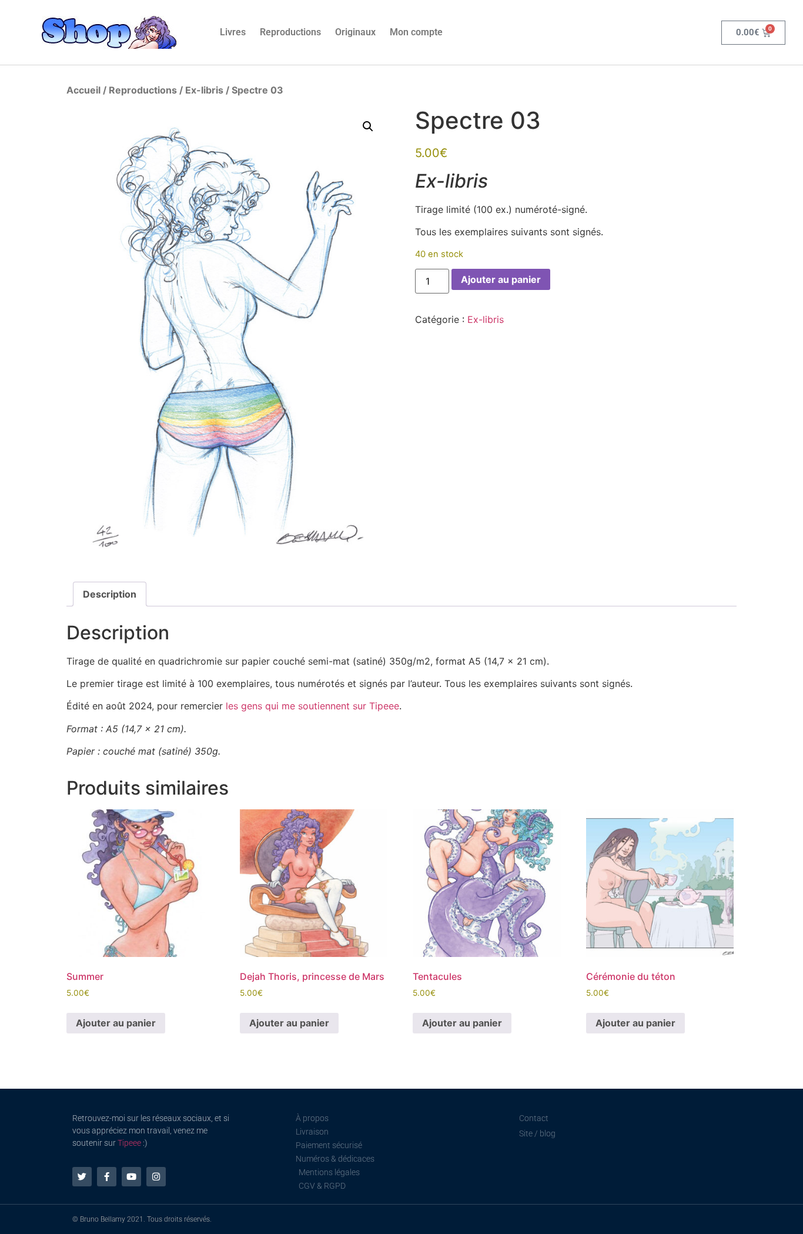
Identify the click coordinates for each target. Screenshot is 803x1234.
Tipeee (129, 1143)
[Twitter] (82, 1176)
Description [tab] (109, 594)
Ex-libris (204, 90)
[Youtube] (131, 1176)
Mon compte (416, 32)
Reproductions (290, 32)
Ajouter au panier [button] (116, 1023)
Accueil (83, 90)
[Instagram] (156, 1176)
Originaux (355, 32)
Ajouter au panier (501, 279)
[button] (368, 126)
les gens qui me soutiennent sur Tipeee (312, 706)
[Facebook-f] (106, 1176)
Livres (233, 32)
